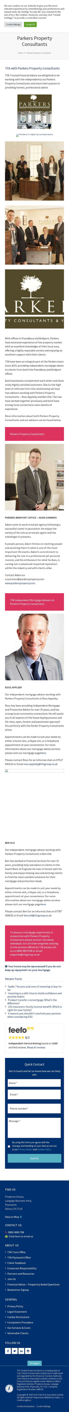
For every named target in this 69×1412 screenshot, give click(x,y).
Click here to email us (21, 1236)
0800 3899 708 (16, 1232)
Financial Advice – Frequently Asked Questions (33, 1284)
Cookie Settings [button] (43, 1406)
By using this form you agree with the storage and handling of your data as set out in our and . (34, 1146)
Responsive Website (42, 1397)
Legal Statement (17, 1311)
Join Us (11, 1279)
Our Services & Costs (18, 1327)
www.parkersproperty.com (20, 583)
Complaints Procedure (20, 1322)
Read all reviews (36, 1047)
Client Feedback (16, 1263)
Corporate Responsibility (21, 1268)
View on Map (12, 1216)
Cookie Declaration (18, 1317)
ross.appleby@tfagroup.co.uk (40, 764)
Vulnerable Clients (17, 1333)
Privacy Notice (25, 1149)
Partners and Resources (20, 1273)
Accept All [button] (30, 24)
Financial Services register (28, 1381)
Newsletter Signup (18, 1289)
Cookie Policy (44, 1149)
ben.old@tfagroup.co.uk (37, 915)
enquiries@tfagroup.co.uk (25, 954)
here (43, 753)
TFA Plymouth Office (19, 1257)
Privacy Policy (15, 1306)
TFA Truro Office (16, 1252)
